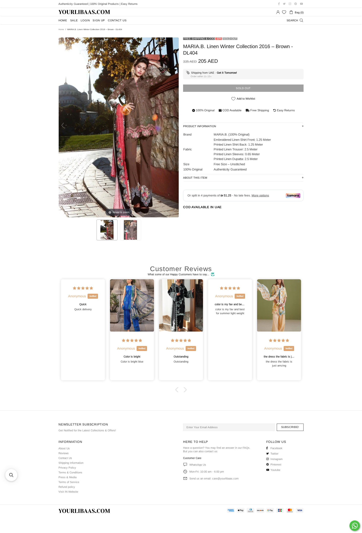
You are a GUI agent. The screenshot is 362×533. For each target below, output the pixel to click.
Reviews (63, 453)
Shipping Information (70, 462)
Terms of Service (68, 482)
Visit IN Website (68, 491)
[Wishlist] (284, 12)
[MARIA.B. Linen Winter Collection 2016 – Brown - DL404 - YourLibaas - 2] (130, 229)
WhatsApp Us (197, 464)
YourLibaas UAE (84, 12)
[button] (178, 390)
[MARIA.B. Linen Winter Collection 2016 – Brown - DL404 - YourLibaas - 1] (107, 229)
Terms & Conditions (70, 472)
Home (61, 29)
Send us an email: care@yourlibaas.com (214, 478)
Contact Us (65, 458)
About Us (64, 448)
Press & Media (67, 477)
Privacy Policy (67, 467)
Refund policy (66, 486)
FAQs (246, 447)
